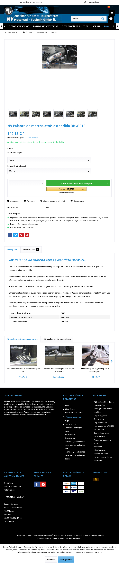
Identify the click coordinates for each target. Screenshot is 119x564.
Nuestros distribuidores (100, 448)
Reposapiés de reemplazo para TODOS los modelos (104, 426)
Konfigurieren (66, 559)
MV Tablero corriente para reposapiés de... (23, 370)
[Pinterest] (21, 235)
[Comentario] (59, 129)
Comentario (78, 201)
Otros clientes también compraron (22, 339)
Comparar (14, 201)
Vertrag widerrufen (73, 417)
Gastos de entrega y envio (73, 429)
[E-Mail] (27, 235)
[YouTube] (43, 484)
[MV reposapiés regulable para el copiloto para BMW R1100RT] (95, 355)
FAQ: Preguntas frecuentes (100, 417)
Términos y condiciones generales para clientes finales (75, 455)
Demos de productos (74, 412)
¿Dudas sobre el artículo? (54, 201)
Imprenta (98, 460)
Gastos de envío (101, 453)
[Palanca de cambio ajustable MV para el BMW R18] (59, 355)
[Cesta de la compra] (112, 13)
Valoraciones (30, 249)
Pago (67, 420)
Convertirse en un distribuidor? (101, 435)
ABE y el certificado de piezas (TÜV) (104, 404)
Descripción (12, 249)
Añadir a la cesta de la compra (76, 183)
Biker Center (70, 409)
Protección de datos (103, 457)
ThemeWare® (77, 538)
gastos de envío (47, 535)
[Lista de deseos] (111, 18)
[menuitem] (112, 13)
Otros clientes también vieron (57, 339)
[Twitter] (15, 235)
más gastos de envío (30, 137)
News (67, 405)
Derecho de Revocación (70, 436)
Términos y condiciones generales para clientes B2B (75, 445)
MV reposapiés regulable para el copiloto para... (95, 370)
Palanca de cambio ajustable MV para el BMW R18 (59, 370)
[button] (66, 190)
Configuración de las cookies (103, 410)
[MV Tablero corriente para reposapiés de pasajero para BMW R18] (23, 355)
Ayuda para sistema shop (102, 442)
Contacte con (70, 424)
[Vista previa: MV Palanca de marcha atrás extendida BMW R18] (13, 114)
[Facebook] (10, 235)
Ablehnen (51, 559)
